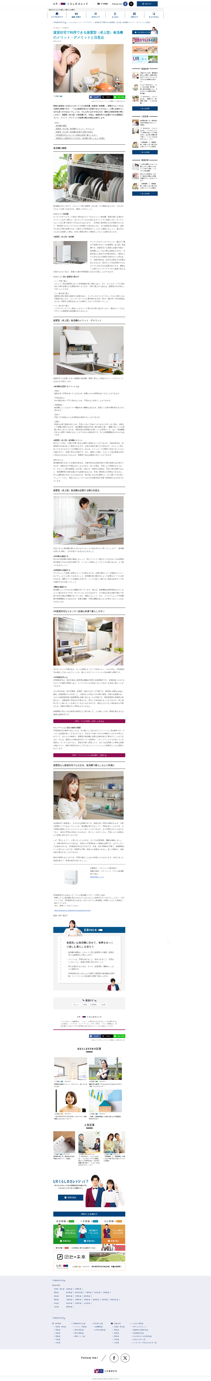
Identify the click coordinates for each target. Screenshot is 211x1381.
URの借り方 (97, 1323)
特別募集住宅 (137, 1333)
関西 (57, 1336)
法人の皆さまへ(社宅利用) (141, 1336)
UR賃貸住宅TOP (59, 22)
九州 (57, 1342)
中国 (57, 1339)
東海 (57, 1333)
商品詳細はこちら (97, 877)
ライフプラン (88, 22)
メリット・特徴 (80, 1327)
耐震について (79, 1336)
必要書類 (98, 1327)
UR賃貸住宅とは (78, 1323)
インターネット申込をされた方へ (144, 1342)
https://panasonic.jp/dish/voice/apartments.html (72, 910)
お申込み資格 (99, 1330)
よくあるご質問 (136, 1323)
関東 (57, 1330)
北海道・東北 (60, 1327)
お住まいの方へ (138, 1339)
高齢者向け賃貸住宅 (139, 1330)
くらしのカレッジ (75, 22)
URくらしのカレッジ (140, 1327)
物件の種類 (78, 1333)
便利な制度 (78, 1330)
